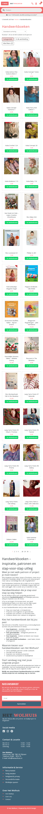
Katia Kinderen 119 (11, 181)
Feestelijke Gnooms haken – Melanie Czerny (11, 358)
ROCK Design (31, 808)
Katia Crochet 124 (11, 145)
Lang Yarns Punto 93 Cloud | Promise (11, 431)
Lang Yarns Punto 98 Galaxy (31, 467)
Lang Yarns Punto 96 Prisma (11, 467)
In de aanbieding (22, 39)
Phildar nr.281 (31, 253)
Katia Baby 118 (31, 181)
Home (16, 19)
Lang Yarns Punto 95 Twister (31, 431)
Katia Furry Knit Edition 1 (31, 109)
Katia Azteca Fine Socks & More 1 (11, 73)
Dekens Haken (11, 539)
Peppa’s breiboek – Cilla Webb (31, 288)
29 (25, 551)
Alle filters (7, 43)
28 (22, 551)
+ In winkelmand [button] (11, 79)
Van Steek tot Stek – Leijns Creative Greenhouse (11, 215)
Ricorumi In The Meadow (31, 359)
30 (27, 551)
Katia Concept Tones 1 (31, 73)
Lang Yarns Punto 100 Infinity (12, 503)
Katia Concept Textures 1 (11, 109)
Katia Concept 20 (31, 145)
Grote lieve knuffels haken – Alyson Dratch (11, 322)
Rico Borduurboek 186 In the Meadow (11, 395)
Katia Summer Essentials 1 (31, 538)
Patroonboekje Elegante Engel (11, 288)
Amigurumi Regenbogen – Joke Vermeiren (31, 322)
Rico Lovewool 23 (11, 253)
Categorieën (7, 39)
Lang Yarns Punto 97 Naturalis (31, 395)
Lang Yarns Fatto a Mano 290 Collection (31, 503)
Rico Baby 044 (31, 217)
